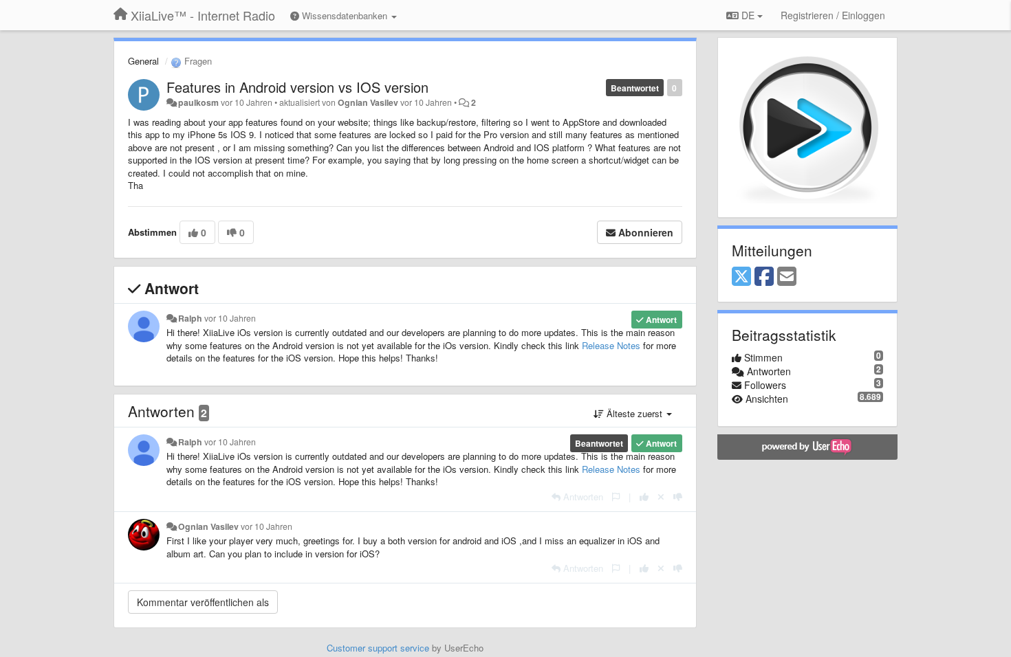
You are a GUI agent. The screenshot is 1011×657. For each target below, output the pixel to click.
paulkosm (198, 102)
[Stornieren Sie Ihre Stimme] (660, 496)
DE (748, 15)
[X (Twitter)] (741, 277)
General (143, 60)
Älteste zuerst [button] (634, 413)
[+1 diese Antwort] (644, 496)
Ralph (190, 318)
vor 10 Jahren (230, 318)
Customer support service (378, 647)
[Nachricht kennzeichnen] (616, 496)
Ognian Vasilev (368, 102)
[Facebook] (764, 277)
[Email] (786, 277)
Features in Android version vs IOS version (297, 87)
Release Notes (611, 345)
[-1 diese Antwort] (677, 496)
